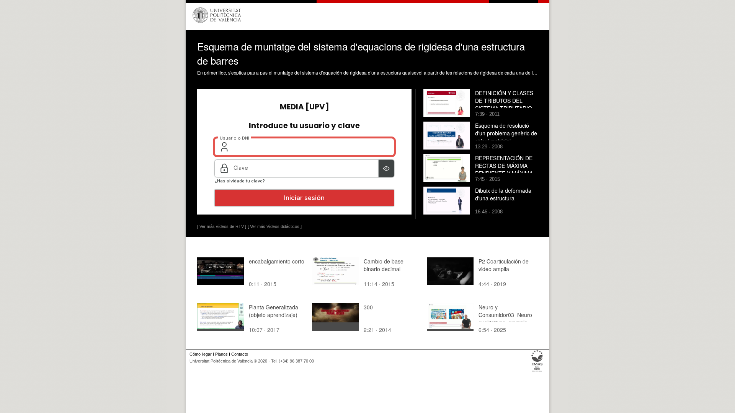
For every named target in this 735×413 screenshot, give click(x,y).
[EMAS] (537, 371)
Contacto (239, 354)
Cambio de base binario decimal (383, 265)
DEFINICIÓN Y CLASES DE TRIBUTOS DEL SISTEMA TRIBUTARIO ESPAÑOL (504, 104)
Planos (221, 354)
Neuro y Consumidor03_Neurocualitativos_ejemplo (505, 314)
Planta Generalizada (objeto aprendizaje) (273, 311)
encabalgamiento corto (276, 261)
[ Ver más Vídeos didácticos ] (275, 226)
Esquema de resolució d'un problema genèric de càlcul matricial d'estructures (506, 137)
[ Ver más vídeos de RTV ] (221, 226)
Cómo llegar (200, 354)
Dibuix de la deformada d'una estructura (503, 194)
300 (368, 307)
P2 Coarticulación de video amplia (504, 265)
